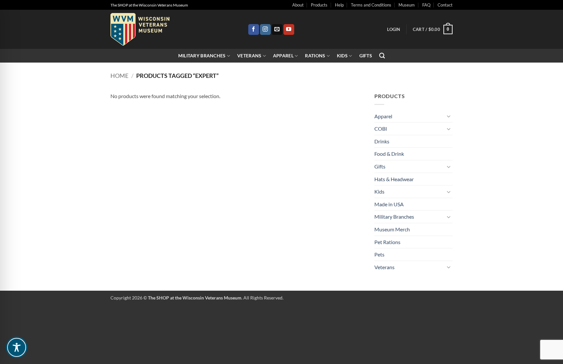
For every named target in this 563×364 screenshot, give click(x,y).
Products (319, 4)
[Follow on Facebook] (253, 29)
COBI (380, 128)
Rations (315, 55)
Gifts (365, 55)
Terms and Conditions (371, 4)
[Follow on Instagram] (265, 29)
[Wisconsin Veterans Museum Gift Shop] (174, 29)
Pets (379, 254)
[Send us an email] (277, 29)
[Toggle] (449, 116)
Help (339, 4)
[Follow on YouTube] (288, 29)
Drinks (381, 141)
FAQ (426, 4)
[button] (393, 29)
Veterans (249, 55)
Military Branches (202, 55)
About (298, 4)
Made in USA (389, 204)
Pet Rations (387, 242)
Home (119, 75)
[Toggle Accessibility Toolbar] (17, 347)
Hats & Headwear (394, 179)
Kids (342, 55)
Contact (445, 4)
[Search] (382, 56)
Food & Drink (389, 154)
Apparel (283, 55)
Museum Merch (392, 229)
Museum (406, 4)
